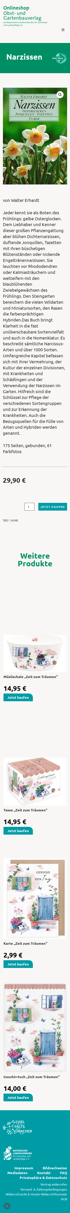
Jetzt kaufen (52, 506)
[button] (63, 29)
